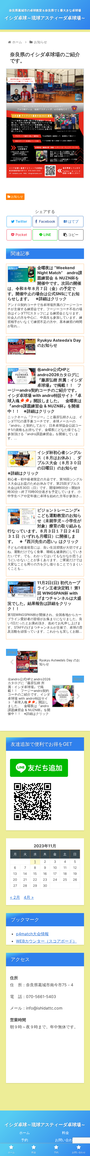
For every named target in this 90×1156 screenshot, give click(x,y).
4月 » (29, 897)
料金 (65, 1133)
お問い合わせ (65, 1140)
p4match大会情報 (32, 933)
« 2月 (15, 897)
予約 (24, 1140)
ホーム (24, 1133)
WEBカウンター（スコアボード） (46, 941)
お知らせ (16, 196)
